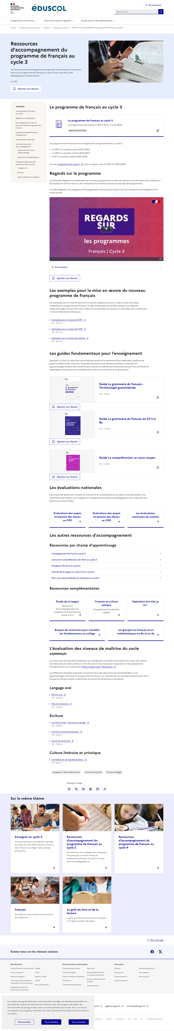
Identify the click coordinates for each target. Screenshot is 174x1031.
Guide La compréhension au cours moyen (127, 458)
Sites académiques (42, 985)
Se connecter (154, 5)
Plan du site (120, 1019)
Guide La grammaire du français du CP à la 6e (127, 421)
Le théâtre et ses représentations (68, 759)
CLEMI (37, 980)
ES (142, 1019)
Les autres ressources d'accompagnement (23, 145)
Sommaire (20, 107)
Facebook (152, 952)
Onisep (37, 968)
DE (129, 1019)
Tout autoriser (79, 1022)
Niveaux (47, 28)
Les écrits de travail (61, 740)
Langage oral (22, 168)
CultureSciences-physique (72, 985)
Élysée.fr (118, 968)
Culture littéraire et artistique (28, 177)
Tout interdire (51, 1022)
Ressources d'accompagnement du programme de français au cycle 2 (84, 842)
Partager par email (97, 789)
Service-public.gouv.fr (147, 968)
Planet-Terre (67, 980)
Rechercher (160, 11)
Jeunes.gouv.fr (144, 972)
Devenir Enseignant (18, 976)
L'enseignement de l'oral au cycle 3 (68, 553)
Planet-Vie (90, 968)
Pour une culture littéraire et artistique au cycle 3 (75, 577)
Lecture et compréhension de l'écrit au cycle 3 (74, 559)
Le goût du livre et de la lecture (82, 911)
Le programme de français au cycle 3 (25, 112)
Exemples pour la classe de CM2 (67, 329)
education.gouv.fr (17, 972)
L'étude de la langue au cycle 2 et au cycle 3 (73, 571)
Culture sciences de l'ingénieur (74, 976)
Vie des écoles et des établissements (96, 20)
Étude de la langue (67, 601)
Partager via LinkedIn (90, 789)
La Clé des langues (69, 972)
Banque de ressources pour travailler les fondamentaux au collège (77, 631)
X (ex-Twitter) (160, 952)
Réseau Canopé (40, 976)
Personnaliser (24, 1022)
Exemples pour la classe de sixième (69, 338)
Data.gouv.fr (119, 972)
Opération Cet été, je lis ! (145, 603)
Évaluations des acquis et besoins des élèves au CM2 (106, 516)
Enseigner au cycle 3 (61, 28)
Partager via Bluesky (83, 789)
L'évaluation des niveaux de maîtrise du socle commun (25, 163)
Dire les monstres (60, 703)
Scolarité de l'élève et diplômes (57, 20)
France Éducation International (22, 968)
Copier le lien (104, 789)
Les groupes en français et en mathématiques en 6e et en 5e (136, 631)
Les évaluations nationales (25, 139)
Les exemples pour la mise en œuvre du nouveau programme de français (28, 125)
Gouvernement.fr (121, 976)
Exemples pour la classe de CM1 (67, 319)
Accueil (13, 28)
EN (136, 1019)
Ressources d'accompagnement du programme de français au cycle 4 (136, 842)
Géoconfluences (93, 986)
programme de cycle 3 (69, 164)
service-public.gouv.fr (136, 1006)
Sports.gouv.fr (144, 976)
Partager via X (76, 789)
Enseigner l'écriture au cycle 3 (66, 565)
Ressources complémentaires (28, 157)
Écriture (21, 172)
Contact (109, 1019)
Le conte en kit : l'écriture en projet (69, 722)
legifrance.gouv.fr (113, 1006)
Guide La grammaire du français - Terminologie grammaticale (121, 386)
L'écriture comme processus (65, 731)
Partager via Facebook (69, 789)
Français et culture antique (106, 603)
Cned (37, 972)
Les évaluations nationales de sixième (145, 515)
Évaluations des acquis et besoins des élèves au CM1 (67, 516)
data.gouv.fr (94, 1006)
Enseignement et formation (22, 20)
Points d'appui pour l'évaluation (97, 666)
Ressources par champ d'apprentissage (26, 151)
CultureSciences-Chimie (71, 968)
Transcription (61, 267)
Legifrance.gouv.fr (121, 980)
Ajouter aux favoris (28, 88)
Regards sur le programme (25, 118)
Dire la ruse (57, 694)
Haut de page (156, 940)
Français (20, 910)
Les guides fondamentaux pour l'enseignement (27, 133)
